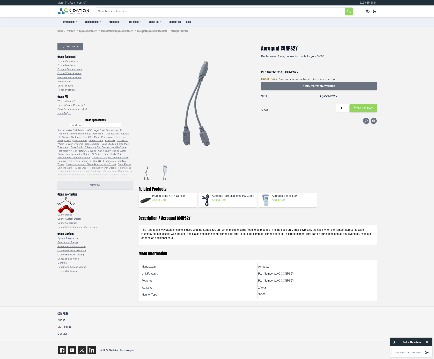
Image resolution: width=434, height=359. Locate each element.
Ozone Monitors (66, 65)
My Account (64, 326)
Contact (62, 333)
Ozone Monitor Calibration (71, 250)
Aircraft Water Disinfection (71, 130)
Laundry (113, 174)
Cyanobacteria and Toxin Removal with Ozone (91, 164)
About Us (154, 22)
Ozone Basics (64, 214)
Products (114, 22)
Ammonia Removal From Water (87, 133)
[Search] (349, 11)
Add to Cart (159, 199)
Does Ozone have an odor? (72, 109)
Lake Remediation (97, 174)
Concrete (111, 161)
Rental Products (66, 89)
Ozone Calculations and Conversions (77, 227)
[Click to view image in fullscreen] (196, 103)
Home (60, 31)
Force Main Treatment (69, 171)
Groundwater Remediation (117, 171)
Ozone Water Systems (69, 73)
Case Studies (92, 143)
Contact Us (175, 22)
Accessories (63, 81)
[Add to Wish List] (366, 121)
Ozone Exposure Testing (70, 254)
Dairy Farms (124, 164)
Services (134, 22)
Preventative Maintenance (71, 246)
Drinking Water (65, 167)
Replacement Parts (88, 31)
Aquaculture (112, 133)
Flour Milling (124, 167)
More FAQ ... (64, 113)
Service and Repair (67, 242)
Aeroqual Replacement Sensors (152, 31)
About (61, 320)
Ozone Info (69, 22)
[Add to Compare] (374, 121)
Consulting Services (68, 258)
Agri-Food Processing (106, 130)
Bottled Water (96, 140)
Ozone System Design (69, 218)
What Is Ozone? (66, 101)
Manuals (62, 262)
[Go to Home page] (73, 11)
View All (95, 185)
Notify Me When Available (319, 85)
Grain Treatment (92, 171)
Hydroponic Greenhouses (71, 174)
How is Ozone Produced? (71, 105)
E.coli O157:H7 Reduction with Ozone (95, 167)
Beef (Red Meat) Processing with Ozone (104, 137)
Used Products (65, 85)
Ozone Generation (67, 222)
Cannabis (110, 140)
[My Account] (368, 11)
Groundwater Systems (69, 77)
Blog (188, 22)
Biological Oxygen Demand (72, 140)
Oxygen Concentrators (69, 69)
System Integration (67, 238)
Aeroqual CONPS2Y (179, 31)
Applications (92, 22)
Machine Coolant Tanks (97, 178)
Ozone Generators (67, 61)
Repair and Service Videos (71, 266)
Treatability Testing (67, 271)
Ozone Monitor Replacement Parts (117, 31)
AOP (90, 130)
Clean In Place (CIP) (93, 161)
